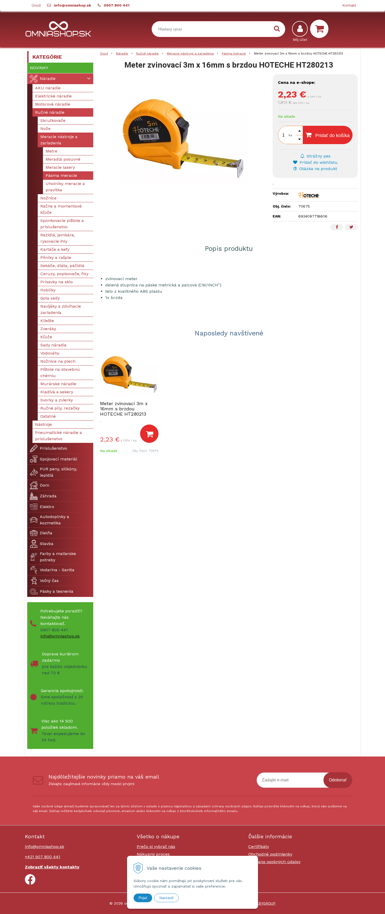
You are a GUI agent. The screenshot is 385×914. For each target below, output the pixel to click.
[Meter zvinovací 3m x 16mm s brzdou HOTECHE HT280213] (184, 136)
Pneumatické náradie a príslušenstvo (58, 435)
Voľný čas (49, 580)
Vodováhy (49, 353)
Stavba (46, 543)
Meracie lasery (60, 167)
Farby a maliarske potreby (58, 556)
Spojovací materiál (58, 458)
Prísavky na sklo (56, 281)
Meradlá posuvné (63, 159)
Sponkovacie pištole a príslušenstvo (62, 223)
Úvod (36, 5)
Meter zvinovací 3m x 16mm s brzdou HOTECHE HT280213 (124, 409)
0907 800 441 (116, 5)
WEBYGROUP (264, 903)
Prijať (143, 898)
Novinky (39, 67)
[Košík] (320, 29)
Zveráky (48, 328)
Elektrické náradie (53, 96)
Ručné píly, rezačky (60, 408)
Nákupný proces (153, 854)
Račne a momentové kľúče (61, 209)
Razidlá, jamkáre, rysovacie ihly (57, 238)
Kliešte (47, 320)
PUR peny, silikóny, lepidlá (58, 472)
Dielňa (46, 532)
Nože (45, 128)
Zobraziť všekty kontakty (52, 866)
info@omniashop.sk (72, 5)
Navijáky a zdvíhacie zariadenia (60, 309)
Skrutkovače (52, 120)
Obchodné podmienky (270, 854)
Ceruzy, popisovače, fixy (64, 273)
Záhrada (48, 495)
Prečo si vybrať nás (156, 846)
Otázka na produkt (317, 168)
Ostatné (48, 416)
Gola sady (50, 298)
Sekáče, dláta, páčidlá (62, 265)
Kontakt (349, 5)
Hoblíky (48, 289)
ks (290, 135)
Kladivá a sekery (56, 391)
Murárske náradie (58, 383)
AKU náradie (47, 87)
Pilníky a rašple (55, 257)
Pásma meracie (234, 53)
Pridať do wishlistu (318, 162)
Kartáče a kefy (54, 249)
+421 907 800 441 (42, 856)
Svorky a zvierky (56, 400)
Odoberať (338, 780)
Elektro (47, 506)
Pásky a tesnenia (56, 591)
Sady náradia (53, 344)
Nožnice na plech (57, 361)
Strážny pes (318, 156)
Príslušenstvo (53, 448)
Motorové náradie (52, 104)
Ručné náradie (147, 53)
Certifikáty (258, 846)
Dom (44, 485)
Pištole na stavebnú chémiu (60, 372)
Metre (51, 151)
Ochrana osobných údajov (274, 861)
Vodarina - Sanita (57, 569)
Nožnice (48, 197)
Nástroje (43, 424)
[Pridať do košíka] (149, 434)
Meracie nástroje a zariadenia (190, 53)
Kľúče (46, 336)
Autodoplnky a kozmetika (54, 519)
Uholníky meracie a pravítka (65, 186)
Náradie (122, 53)
